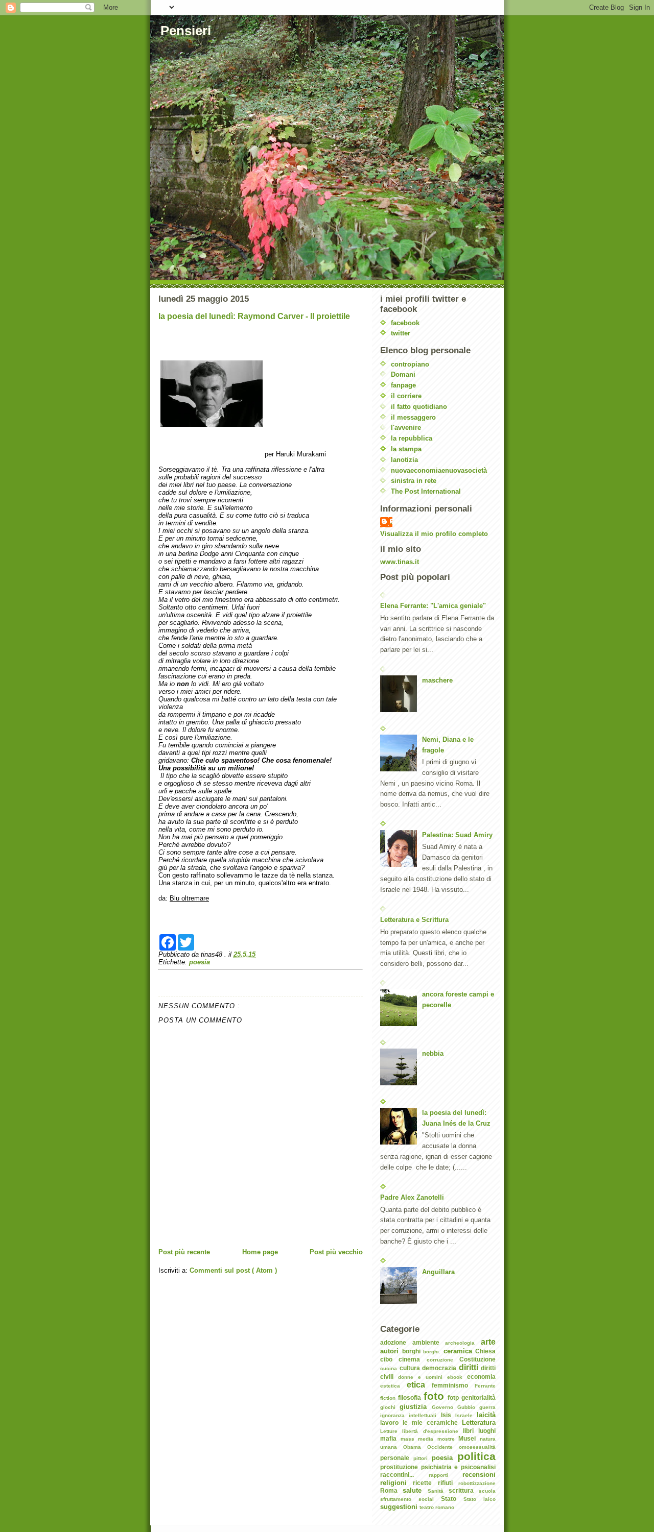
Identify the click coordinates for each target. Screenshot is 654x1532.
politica (476, 1456)
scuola (487, 1491)
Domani (403, 374)
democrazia (440, 1368)
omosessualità (477, 1447)
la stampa (406, 449)
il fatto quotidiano (419, 406)
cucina (390, 1368)
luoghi (487, 1430)
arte (488, 1342)
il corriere (406, 396)
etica (419, 1384)
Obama (415, 1447)
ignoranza (394, 1415)
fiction (389, 1398)
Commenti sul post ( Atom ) (233, 1270)
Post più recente (184, 1252)
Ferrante (485, 1386)
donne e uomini (422, 1377)
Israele (466, 1415)
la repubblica (411, 438)
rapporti (446, 1475)
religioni (396, 1483)
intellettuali (424, 1415)
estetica (393, 1386)
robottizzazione (477, 1483)
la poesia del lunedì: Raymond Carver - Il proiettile (254, 316)
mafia (390, 1438)
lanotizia (404, 460)
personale (396, 1457)
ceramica (459, 1351)
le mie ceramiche (432, 1422)
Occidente (443, 1447)
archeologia (463, 1343)
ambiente (429, 1342)
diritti (470, 1367)
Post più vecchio (336, 1252)
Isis (448, 1415)
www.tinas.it (399, 562)
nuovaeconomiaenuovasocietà (439, 470)
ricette (425, 1482)
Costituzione (477, 1359)
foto (436, 1396)
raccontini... (404, 1474)
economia (481, 1376)
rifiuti (448, 1482)
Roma (391, 1490)
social (429, 1499)
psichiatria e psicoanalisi (458, 1467)
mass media (419, 1439)
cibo (389, 1359)
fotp (454, 1397)
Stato (452, 1498)
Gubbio (468, 1407)
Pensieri (185, 30)
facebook (405, 323)
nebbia (432, 1053)
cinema (412, 1359)
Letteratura (479, 1422)
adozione (396, 1342)
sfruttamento (399, 1499)
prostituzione (400, 1467)
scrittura (464, 1490)
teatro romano (436, 1507)
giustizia (415, 1407)
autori (391, 1351)
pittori (422, 1458)
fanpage (403, 385)
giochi (390, 1407)
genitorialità (478, 1397)
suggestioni (399, 1507)
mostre (448, 1439)
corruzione (443, 1360)
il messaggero (413, 417)
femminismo (453, 1385)
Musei (469, 1438)
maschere (437, 680)
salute (415, 1490)
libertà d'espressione (432, 1431)
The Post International (426, 491)
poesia (199, 962)
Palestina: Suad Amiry (457, 835)
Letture (391, 1431)
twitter (400, 333)
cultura (411, 1368)
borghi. (433, 1351)
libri (470, 1430)
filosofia (411, 1397)
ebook (457, 1377)
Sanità (438, 1491)
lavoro (391, 1422)
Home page (260, 1252)
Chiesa (485, 1351)
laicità (486, 1415)
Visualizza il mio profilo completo (434, 534)
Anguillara (438, 1272)
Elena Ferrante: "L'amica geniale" (433, 606)
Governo (444, 1407)
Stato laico (479, 1499)
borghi (413, 1351)
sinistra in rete (413, 480)
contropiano (410, 364)
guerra (487, 1407)
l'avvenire (406, 427)
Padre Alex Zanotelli (412, 1197)
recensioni (479, 1474)
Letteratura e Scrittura (414, 919)
